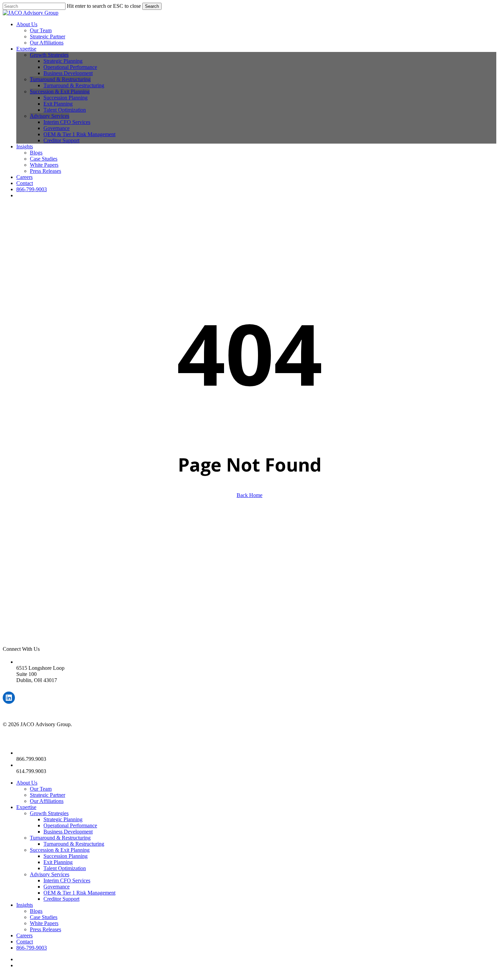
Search (152, 6)
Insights (24, 905)
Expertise (26, 807)
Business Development (68, 831)
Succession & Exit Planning (60, 850)
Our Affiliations (46, 801)
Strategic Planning (62, 819)
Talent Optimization (64, 868)
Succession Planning (65, 856)
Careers (24, 935)
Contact (24, 941)
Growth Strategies (49, 813)
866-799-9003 (31, 948)
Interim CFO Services (66, 880)
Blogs (36, 911)
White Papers (44, 923)
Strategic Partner (47, 795)
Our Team (41, 789)
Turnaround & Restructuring (60, 838)
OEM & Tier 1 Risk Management (79, 893)
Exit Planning (58, 862)
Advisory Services (49, 874)
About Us (26, 783)
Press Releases (45, 929)
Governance (56, 886)
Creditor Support (61, 899)
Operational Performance (70, 825)
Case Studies (43, 917)
